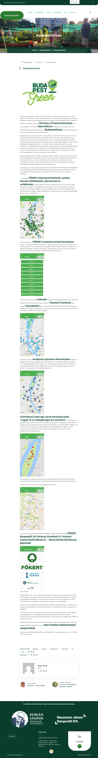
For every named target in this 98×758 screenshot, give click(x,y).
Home (34, 50)
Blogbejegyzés (45, 50)
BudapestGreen (54, 649)
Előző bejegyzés (31, 683)
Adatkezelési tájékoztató (84, 755)
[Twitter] (31, 655)
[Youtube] (34, 655)
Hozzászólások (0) (51, 62)
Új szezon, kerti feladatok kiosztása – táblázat (67, 685)
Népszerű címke (25, 649)
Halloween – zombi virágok (36, 685)
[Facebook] (28, 655)
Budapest (44, 649)
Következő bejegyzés (65, 682)
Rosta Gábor (28, 62)
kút (72, 649)
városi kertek (31, 651)
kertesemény (65, 649)
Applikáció (35, 649)
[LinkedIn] (36, 655)
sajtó (22, 651)
